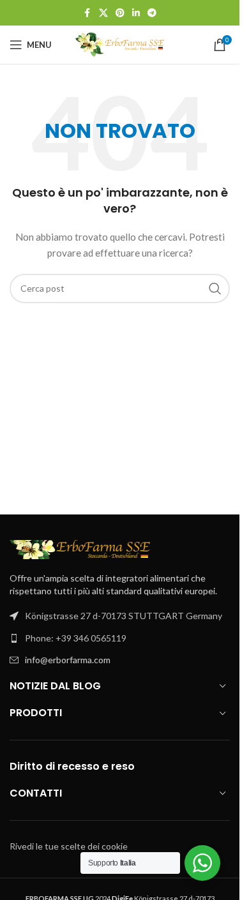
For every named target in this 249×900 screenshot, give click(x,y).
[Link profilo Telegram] (152, 13)
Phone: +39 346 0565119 (75, 638)
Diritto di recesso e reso (72, 766)
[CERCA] (215, 288)
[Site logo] (120, 43)
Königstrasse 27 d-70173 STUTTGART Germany (123, 615)
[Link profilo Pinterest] (120, 13)
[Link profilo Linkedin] (136, 13)
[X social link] (103, 13)
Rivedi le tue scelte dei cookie (69, 846)
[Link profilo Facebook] (87, 13)
